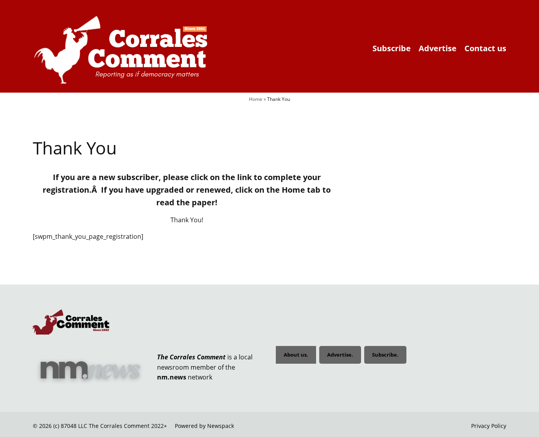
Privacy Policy (488, 426)
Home (255, 99)
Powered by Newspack (204, 426)
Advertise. (340, 354)
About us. (296, 354)
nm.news (171, 377)
